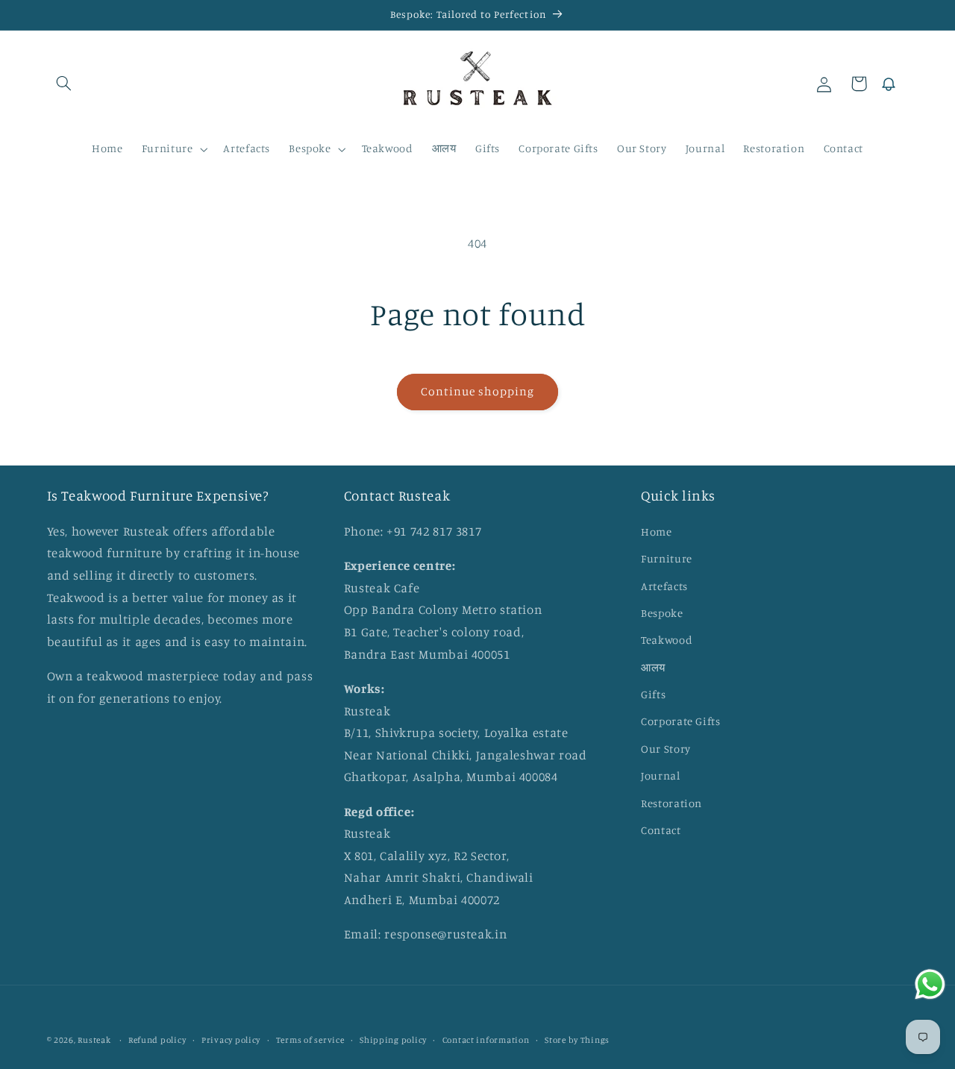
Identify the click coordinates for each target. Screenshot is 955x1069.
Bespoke (662, 612)
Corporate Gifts (680, 721)
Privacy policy (230, 1040)
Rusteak (95, 1040)
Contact (660, 830)
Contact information (486, 1040)
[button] (64, 83)
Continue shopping (478, 391)
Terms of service (310, 1040)
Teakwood (666, 639)
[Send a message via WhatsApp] (930, 984)
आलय (653, 666)
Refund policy (157, 1040)
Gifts (653, 694)
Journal (660, 775)
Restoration (671, 802)
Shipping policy (393, 1040)
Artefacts (664, 585)
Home (656, 530)
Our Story (666, 748)
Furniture (666, 558)
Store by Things (577, 1040)
